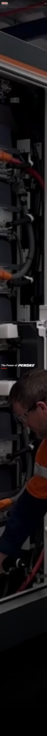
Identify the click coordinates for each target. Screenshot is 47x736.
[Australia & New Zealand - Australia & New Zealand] (4, 3)
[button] (45, 3)
